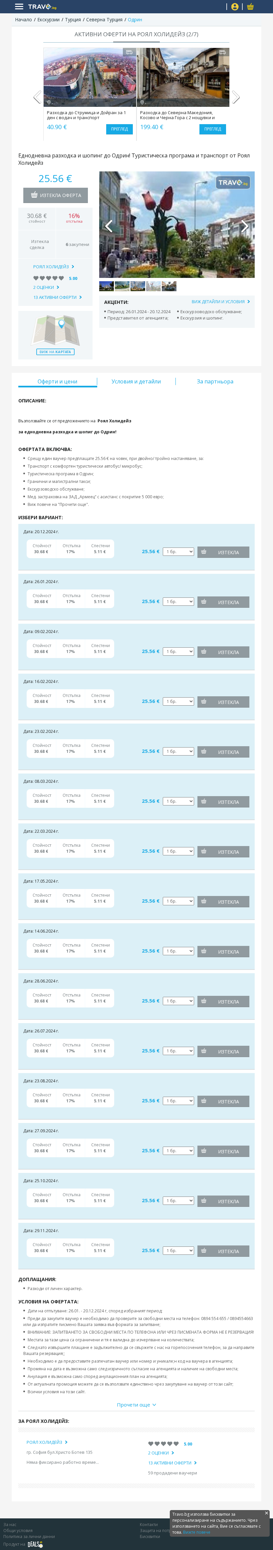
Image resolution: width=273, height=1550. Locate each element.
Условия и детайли (136, 381)
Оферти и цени (57, 381)
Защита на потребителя (164, 1530)
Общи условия (18, 1530)
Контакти (149, 1524)
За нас (9, 1524)
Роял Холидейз (51, 267)
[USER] (235, 7)
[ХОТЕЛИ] (75, 6)
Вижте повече (196, 1532)
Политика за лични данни (29, 1536)
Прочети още (133, 1405)
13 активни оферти (55, 297)
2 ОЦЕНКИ (43, 287)
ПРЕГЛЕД (119, 129)
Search (219, 7)
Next (235, 100)
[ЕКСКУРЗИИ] (85, 6)
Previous (37, 100)
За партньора (215, 381)
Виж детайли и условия (218, 302)
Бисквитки (150, 1536)
